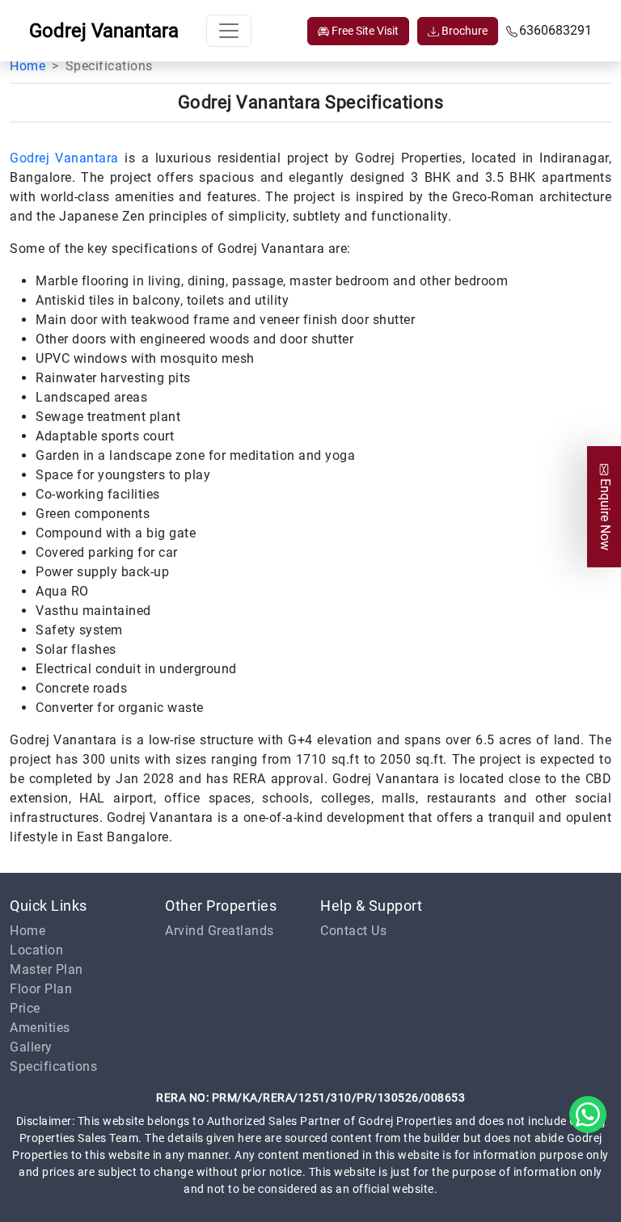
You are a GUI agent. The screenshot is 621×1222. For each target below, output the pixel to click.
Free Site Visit (364, 30)
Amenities (40, 1027)
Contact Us (353, 930)
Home (27, 66)
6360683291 (555, 30)
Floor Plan (41, 989)
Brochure (463, 30)
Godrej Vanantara (64, 158)
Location (36, 950)
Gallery (31, 1047)
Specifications (53, 1066)
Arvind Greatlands (219, 930)
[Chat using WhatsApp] (588, 1113)
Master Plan (46, 969)
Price (25, 1008)
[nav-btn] (228, 31)
